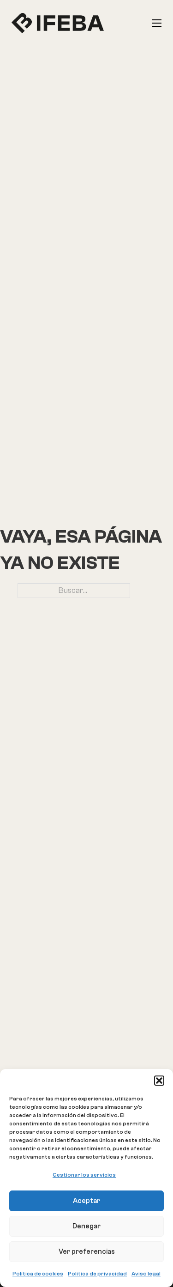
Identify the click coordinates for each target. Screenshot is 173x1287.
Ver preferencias (87, 1252)
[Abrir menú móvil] (156, 23)
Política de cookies (37, 1273)
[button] (159, 1080)
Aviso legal (146, 1273)
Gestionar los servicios (84, 1175)
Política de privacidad (97, 1273)
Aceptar (86, 1201)
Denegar (86, 1226)
